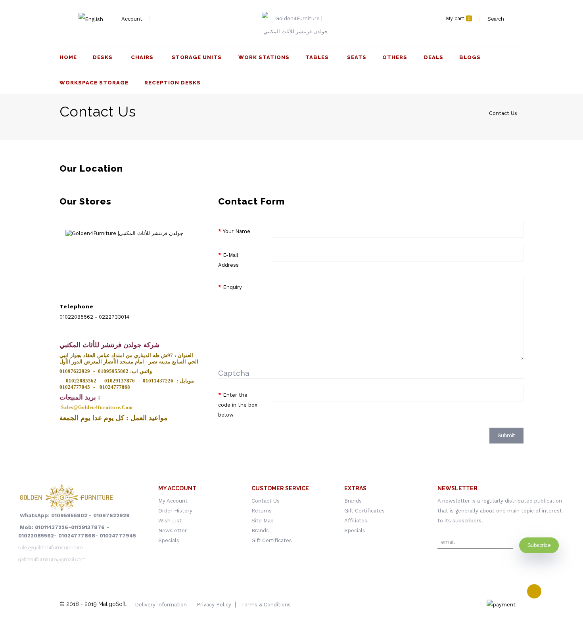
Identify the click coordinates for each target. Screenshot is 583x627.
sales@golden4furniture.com (50, 548)
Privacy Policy (214, 605)
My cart (458, 18)
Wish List (170, 521)
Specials (168, 540)
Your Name (236, 231)
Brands (260, 530)
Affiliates (355, 521)
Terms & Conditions (266, 605)
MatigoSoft (112, 604)
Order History (175, 511)
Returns (261, 511)
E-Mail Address (228, 260)
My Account (173, 501)
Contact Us (503, 113)
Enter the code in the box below (237, 405)
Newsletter (172, 530)
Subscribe (539, 545)
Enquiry (232, 287)
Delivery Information (161, 605)
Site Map (262, 521)
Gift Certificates (271, 540)
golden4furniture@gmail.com (52, 559)
